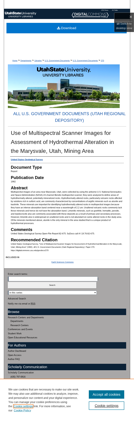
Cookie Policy (22, 410)
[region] (67, 400)
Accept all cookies (106, 394)
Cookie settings (23, 406)
